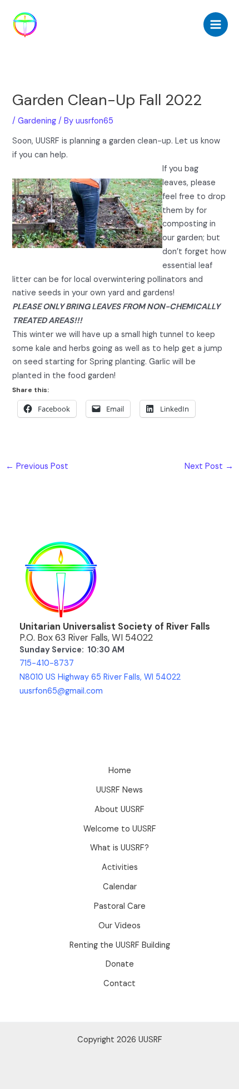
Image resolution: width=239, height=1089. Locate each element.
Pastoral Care (120, 906)
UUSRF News (119, 790)
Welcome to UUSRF (119, 829)
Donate (120, 964)
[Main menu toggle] (215, 24)
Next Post (209, 466)
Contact (119, 983)
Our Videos (119, 925)
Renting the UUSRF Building (119, 945)
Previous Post (37, 466)
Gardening (37, 121)
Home (119, 770)
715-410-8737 (46, 663)
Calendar (120, 887)
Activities (120, 867)
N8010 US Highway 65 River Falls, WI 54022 (100, 677)
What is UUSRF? (119, 848)
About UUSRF (119, 809)
